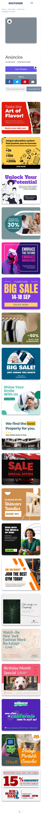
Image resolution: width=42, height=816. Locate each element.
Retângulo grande (8, 11)
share (21, 76)
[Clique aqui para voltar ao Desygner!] (15, 5)
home (4, 9)
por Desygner (10, 62)
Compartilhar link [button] (34, 89)
